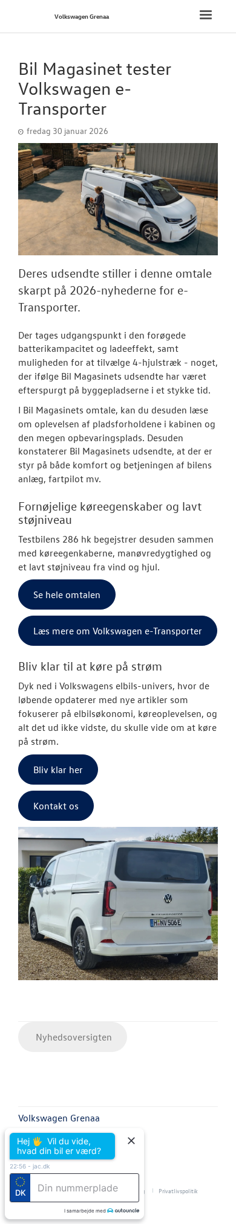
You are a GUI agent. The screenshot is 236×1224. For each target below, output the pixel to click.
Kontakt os (56, 806)
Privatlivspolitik (178, 1190)
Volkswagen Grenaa (81, 16)
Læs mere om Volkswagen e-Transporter (117, 631)
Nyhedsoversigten (72, 1037)
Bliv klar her (58, 769)
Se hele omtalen (66, 594)
